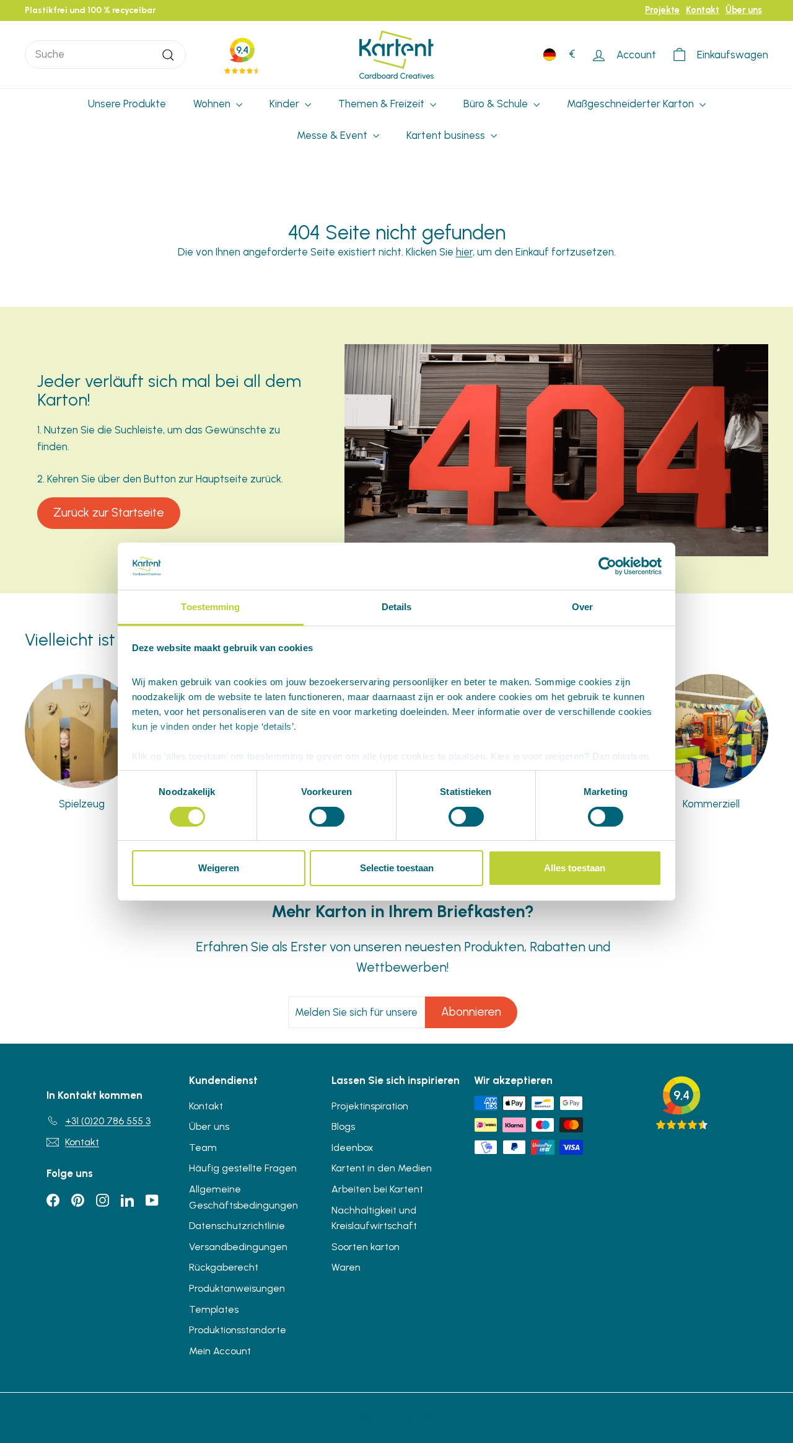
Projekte (662, 10)
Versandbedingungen (238, 1247)
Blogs (343, 1126)
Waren (346, 1267)
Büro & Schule (496, 103)
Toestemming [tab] (210, 607)
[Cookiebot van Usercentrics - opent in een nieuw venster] (607, 566)
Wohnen (213, 103)
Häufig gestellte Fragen (243, 1168)
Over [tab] (582, 607)
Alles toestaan (574, 868)
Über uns (743, 10)
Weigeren (218, 868)
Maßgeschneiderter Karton (631, 103)
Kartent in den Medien (381, 1168)
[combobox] (105, 54)
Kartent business (447, 135)
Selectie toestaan (397, 868)
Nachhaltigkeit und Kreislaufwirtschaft (374, 1218)
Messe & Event (333, 135)
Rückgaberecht (223, 1267)
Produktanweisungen (237, 1288)
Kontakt (702, 10)
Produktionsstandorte (237, 1330)
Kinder (285, 103)
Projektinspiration (369, 1106)
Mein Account (220, 1351)
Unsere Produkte (127, 103)
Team (203, 1147)
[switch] (326, 817)
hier (464, 252)
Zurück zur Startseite (108, 512)
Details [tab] (397, 607)
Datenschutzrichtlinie (237, 1226)
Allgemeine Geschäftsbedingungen (243, 1197)
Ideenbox (352, 1147)
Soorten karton (365, 1247)
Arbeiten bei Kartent (377, 1189)
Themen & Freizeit (382, 103)
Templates (214, 1309)
